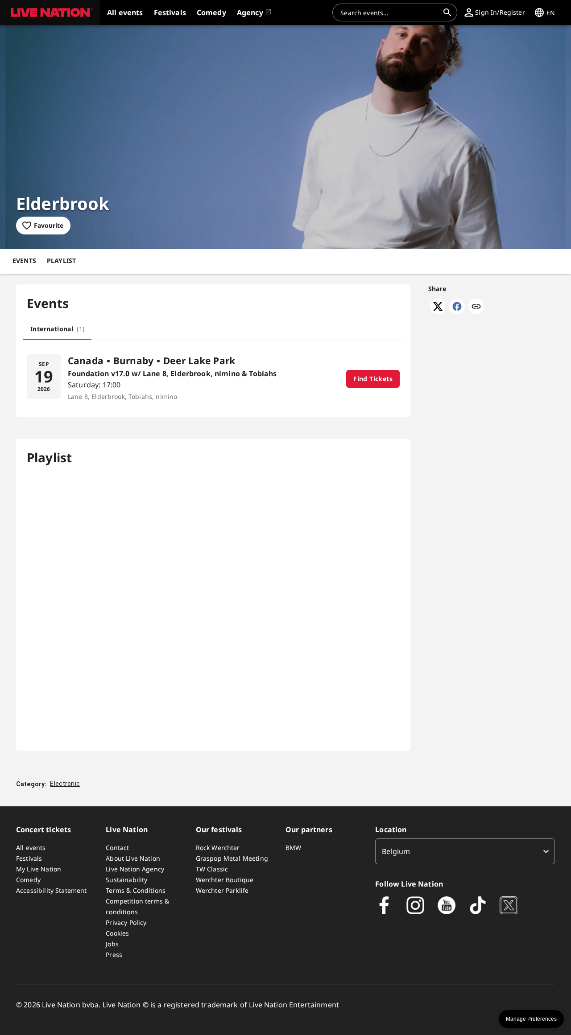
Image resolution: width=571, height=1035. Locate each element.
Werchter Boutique (225, 879)
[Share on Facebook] (457, 311)
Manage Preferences (531, 1019)
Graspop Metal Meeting (232, 858)
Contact (117, 847)
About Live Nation (133, 858)
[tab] (57, 329)
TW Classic (212, 869)
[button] (50, 12)
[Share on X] (438, 311)
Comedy (28, 879)
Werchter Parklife (222, 890)
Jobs (112, 944)
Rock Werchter (218, 847)
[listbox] (465, 851)
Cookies (117, 933)
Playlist (61, 260)
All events (31, 847)
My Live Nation (38, 869)
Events (24, 260)
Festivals (29, 858)
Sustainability (126, 879)
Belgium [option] (396, 851)
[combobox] (389, 12)
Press (114, 954)
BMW (293, 847)
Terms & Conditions (136, 890)
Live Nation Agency (135, 869)
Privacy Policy (126, 922)
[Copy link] (476, 307)
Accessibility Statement (51, 890)
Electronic (65, 783)
